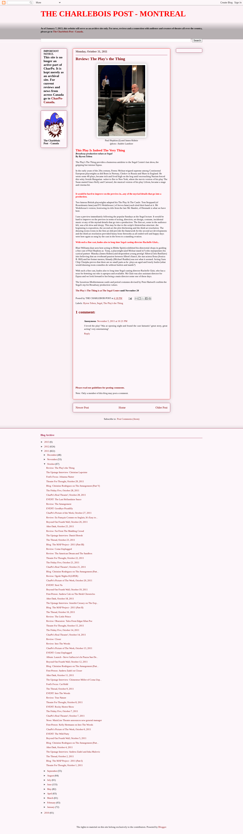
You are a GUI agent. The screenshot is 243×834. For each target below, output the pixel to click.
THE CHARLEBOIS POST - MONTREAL (113, 13)
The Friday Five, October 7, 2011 (62, 711)
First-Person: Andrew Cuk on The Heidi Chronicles (70, 594)
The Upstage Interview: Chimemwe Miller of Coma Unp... (74, 679)
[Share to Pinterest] (150, 298)
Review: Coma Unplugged (59, 549)
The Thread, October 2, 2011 (60, 756)
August (51, 775)
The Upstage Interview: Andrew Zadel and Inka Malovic (73, 751)
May (49, 789)
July (49, 780)
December (52, 455)
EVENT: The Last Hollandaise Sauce (63, 499)
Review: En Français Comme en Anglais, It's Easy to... (72, 517)
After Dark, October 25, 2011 (60, 526)
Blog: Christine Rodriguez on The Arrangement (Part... (72, 571)
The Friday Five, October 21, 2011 (62, 562)
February (51, 802)
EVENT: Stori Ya (54, 585)
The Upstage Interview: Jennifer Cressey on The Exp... (72, 603)
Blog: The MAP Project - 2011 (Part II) (64, 607)
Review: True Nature (56, 697)
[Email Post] (129, 298)
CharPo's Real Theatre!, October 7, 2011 (65, 715)
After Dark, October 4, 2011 (59, 747)
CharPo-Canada (53, 100)
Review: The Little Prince (58, 616)
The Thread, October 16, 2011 (60, 612)
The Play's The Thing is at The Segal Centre (98, 290)
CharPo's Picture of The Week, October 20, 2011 (69, 580)
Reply (87, 333)
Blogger (162, 827)
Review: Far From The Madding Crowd (65, 531)
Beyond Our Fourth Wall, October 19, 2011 (67, 589)
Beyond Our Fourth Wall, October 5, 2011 (66, 738)
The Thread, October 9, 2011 (60, 688)
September (52, 771)
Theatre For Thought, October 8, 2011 (64, 702)
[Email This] (136, 298)
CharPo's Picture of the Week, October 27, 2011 (69, 513)
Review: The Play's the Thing (60, 468)
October (51, 464)
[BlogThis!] (139, 298)
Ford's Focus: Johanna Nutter (60, 476)
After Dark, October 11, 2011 (60, 675)
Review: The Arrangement (58, 504)
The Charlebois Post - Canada (68, 31)
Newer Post (82, 407)
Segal (99, 303)
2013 (47, 442)
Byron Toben (89, 303)
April (50, 793)
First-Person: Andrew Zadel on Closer (64, 670)
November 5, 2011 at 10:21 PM (112, 321)
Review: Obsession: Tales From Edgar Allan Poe (69, 621)
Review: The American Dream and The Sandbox (69, 553)
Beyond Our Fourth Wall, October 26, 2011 (67, 522)
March (50, 798)
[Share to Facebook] (146, 298)
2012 (47, 446)
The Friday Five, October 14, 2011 (62, 630)
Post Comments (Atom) (128, 419)
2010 (47, 812)
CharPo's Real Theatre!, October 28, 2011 (66, 495)
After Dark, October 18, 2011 (60, 598)
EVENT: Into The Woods (58, 693)
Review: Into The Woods (58, 643)
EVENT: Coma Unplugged (59, 652)
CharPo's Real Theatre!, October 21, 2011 (66, 567)
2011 (47, 451)
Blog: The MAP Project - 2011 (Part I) (64, 760)
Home (122, 407)
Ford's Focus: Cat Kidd (57, 684)
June (49, 784)
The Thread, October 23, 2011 (60, 540)
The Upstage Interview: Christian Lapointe (66, 472)
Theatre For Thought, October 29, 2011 (65, 481)
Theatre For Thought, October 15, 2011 (65, 625)
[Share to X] (143, 298)
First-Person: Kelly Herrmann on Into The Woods (69, 724)
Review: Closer (53, 639)
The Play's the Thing (113, 303)
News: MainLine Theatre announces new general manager (74, 720)
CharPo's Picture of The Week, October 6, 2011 (68, 729)
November (52, 459)
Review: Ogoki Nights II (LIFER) (62, 576)
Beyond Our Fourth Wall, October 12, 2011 (67, 661)
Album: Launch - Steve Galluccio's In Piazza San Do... (72, 657)
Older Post (161, 407)
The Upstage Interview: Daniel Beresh (64, 535)
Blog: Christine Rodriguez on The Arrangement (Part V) (73, 485)
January (51, 807)
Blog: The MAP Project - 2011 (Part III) (65, 544)
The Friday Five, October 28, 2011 (62, 490)
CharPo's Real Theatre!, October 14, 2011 (66, 634)
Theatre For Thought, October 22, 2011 (65, 558)
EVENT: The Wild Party (57, 733)
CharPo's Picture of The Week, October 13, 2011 (69, 648)
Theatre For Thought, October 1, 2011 (64, 765)
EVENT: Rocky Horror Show (60, 706)
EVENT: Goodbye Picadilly (59, 508)
